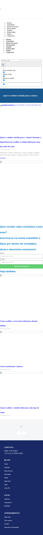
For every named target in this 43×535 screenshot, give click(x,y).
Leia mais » (3, 158)
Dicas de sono (8, 471)
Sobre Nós (7, 481)
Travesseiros (8, 502)
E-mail (2, 259)
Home (6, 464)
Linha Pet (11, 36)
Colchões (7, 467)
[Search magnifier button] (3, 65)
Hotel (5, 484)
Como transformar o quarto (11, 366)
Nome (2, 253)
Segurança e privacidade (11, 527)
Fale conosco (8, 520)
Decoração (7, 474)
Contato (6, 524)
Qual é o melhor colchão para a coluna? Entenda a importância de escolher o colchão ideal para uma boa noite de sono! (20, 142)
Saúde (6, 478)
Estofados (7, 506)
